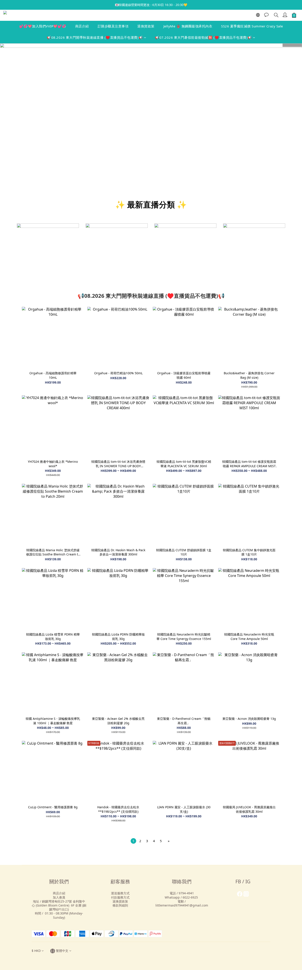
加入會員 (59, 897)
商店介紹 (82, 26)
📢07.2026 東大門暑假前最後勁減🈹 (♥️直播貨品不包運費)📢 (203, 37)
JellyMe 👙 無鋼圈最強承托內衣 (187, 26)
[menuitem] (133, 841)
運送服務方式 (120, 893)
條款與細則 (120, 905)
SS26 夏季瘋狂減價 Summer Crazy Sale (252, 26)
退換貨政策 (146, 26)
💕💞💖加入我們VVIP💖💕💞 (42, 26)
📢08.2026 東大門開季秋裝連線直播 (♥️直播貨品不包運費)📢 (95, 37)
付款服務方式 (120, 897)
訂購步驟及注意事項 (113, 26)
